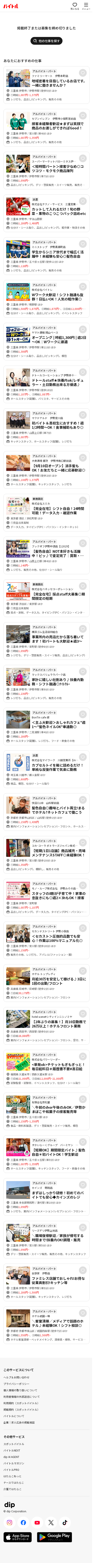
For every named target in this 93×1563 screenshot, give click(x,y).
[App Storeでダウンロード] (17, 1537)
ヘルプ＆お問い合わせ (16, 1377)
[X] (51, 1523)
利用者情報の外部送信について (21, 1396)
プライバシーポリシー (16, 1383)
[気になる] (83, 73)
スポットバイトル (13, 1444)
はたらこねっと (12, 1476)
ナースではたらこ (13, 1482)
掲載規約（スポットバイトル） (21, 1409)
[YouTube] (37, 1523)
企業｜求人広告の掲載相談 (19, 1422)
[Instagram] (9, 1523)
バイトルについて (13, 1416)
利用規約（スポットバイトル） (21, 1403)
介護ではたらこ (12, 1489)
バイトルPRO (11, 1469)
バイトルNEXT (11, 1450)
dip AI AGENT (11, 1457)
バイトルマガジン (13, 1463)
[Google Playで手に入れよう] (54, 1537)
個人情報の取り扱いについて (20, 1390)
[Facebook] (23, 1523)
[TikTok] (65, 1523)
